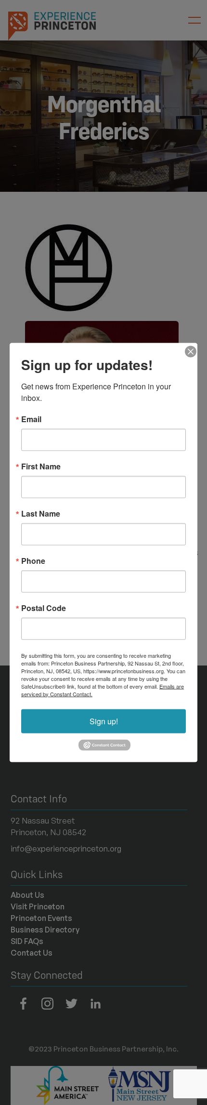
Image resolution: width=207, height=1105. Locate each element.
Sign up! (104, 720)
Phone (33, 560)
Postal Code (43, 608)
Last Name (40, 513)
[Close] (188, 351)
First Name (41, 466)
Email (31, 419)
